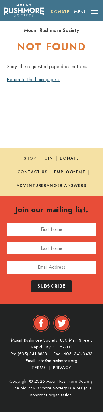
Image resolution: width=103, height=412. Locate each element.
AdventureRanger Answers (51, 185)
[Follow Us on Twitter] (61, 323)
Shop (30, 158)
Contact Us (32, 172)
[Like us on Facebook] (41, 323)
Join (48, 158)
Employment (69, 172)
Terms (39, 367)
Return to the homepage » (33, 80)
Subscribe (51, 286)
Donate (69, 158)
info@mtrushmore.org (57, 361)
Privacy (62, 367)
